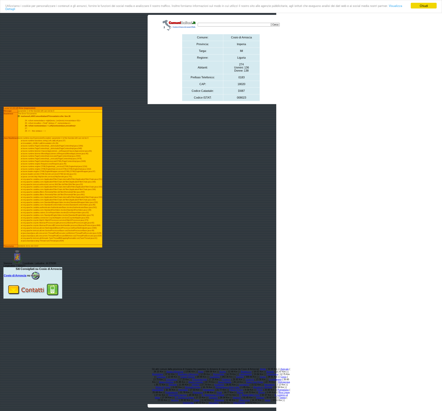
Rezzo (261, 392)
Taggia (282, 397)
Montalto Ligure (192, 387)
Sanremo (213, 397)
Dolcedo (173, 384)
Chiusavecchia (199, 379)
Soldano (260, 397)
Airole (263, 369)
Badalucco (246, 371)
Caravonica (272, 374)
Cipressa (226, 379)
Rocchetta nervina (178, 395)
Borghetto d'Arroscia (188, 374)
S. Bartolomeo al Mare (213, 395)
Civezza (250, 379)
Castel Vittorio (188, 377)
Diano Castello (196, 382)
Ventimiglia (188, 402)
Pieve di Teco (236, 390)
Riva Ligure (284, 392)
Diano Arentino (166, 382)
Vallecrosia (244, 400)
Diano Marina (224, 382)
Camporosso (245, 374)
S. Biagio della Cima (249, 395)
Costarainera (275, 379)
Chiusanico (171, 379)
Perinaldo (183, 390)
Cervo (263, 377)
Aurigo (222, 371)
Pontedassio (171, 392)
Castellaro (215, 377)
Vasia (267, 400)
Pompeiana (283, 390)
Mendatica (269, 384)
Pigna (259, 390)
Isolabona (219, 384)
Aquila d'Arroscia (174, 371)
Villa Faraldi (239, 402)
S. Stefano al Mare (184, 397)
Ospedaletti (158, 390)
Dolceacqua (284, 382)
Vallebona (219, 400)
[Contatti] (33, 297)
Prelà (219, 392)
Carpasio (161, 377)
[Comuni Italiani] (179, 24)
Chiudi (424, 5)
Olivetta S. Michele (262, 387)
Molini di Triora (163, 387)
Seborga (237, 397)
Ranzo (240, 392)
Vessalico (213, 402)
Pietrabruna (208, 390)
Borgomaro (218, 374)
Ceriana (240, 377)
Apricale (285, 369)
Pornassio (198, 392)
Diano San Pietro (254, 382)
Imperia (195, 384)
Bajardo (270, 371)
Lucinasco (244, 384)
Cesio (283, 377)
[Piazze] (35, 275)
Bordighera (157, 374)
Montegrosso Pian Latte (227, 387)
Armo (200, 371)
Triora (196, 400)
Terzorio (175, 400)
